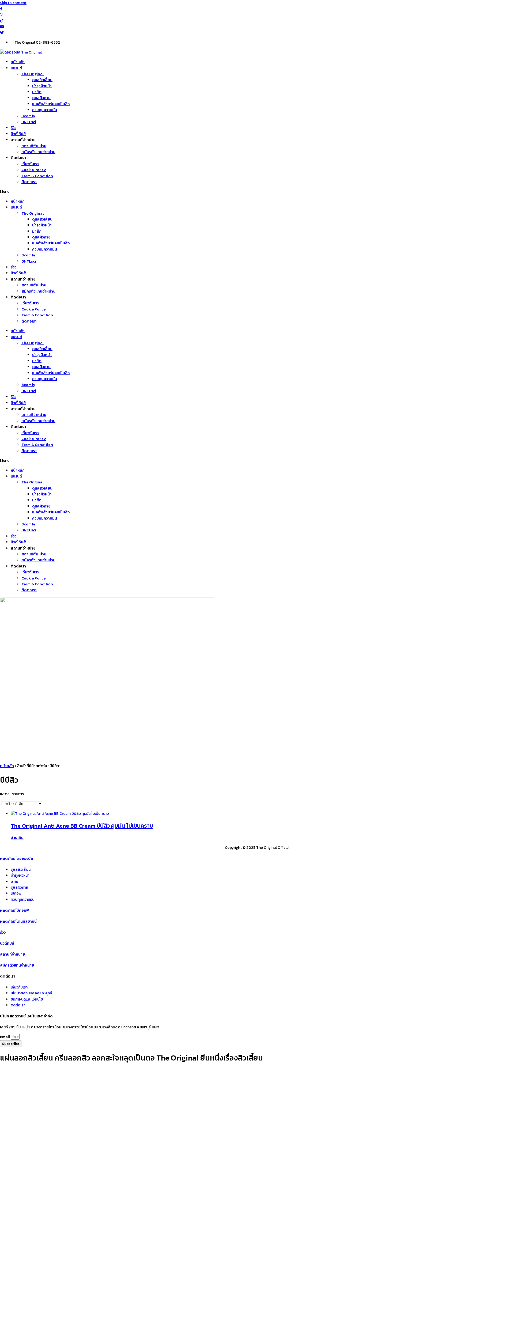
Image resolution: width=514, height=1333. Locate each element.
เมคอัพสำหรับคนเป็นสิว (51, 104)
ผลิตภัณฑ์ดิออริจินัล (16, 858)
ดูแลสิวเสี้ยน (42, 80)
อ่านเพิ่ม (17, 837)
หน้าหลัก (18, 62)
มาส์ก (36, 92)
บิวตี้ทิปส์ (7, 943)
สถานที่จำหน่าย (33, 146)
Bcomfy (28, 116)
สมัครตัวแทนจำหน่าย (38, 152)
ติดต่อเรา (29, 182)
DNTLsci (28, 122)
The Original (32, 74)
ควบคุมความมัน (44, 110)
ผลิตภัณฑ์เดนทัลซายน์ (18, 921)
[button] (257, 192)
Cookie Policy (33, 170)
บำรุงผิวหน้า (42, 86)
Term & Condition (37, 176)
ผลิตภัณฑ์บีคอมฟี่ (14, 910)
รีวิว (13, 128)
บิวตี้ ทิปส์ (18, 134)
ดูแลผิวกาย (41, 98)
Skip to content (13, 3)
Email (5, 1037)
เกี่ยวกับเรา (30, 164)
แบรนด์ (16, 68)
